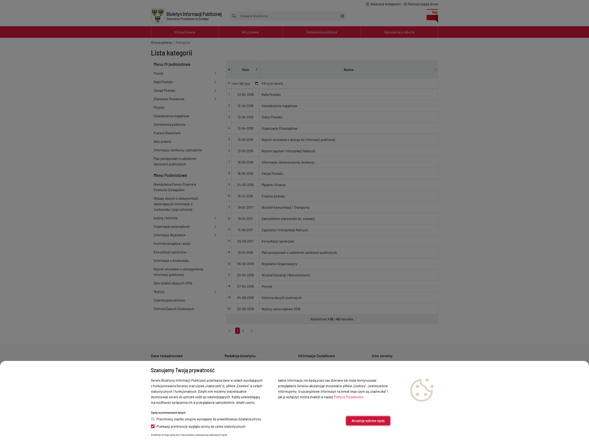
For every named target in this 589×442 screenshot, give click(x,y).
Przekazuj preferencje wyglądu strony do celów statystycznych (200, 426)
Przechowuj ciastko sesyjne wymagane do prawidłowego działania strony (208, 419)
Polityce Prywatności (349, 397)
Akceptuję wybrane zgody (368, 421)
